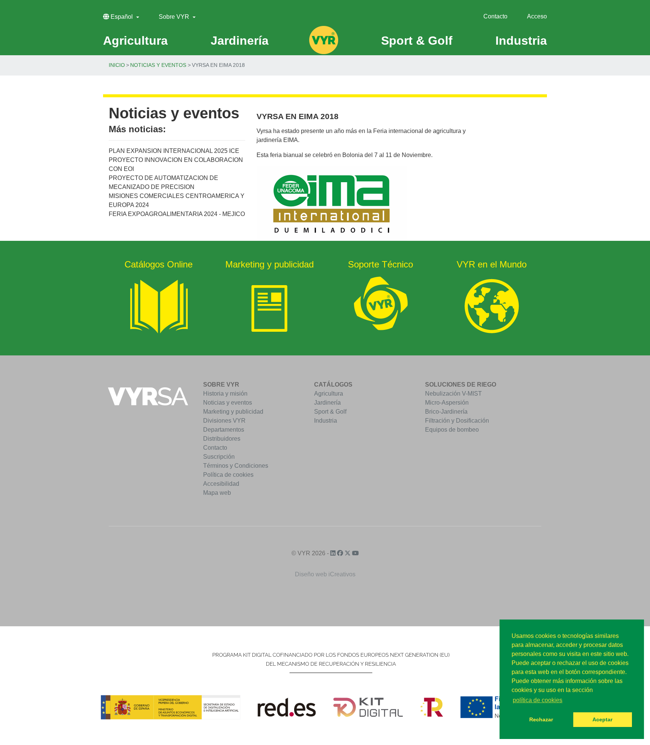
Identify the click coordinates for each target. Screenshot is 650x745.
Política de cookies (228, 474)
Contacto (495, 16)
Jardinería (327, 402)
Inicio (117, 65)
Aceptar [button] (602, 719)
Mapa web (217, 493)
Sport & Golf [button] (417, 40)
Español (121, 17)
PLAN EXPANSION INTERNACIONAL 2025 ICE (174, 151)
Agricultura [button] (135, 40)
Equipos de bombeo (452, 429)
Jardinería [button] (240, 40)
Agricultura (328, 393)
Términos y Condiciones (235, 465)
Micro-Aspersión (447, 402)
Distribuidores (221, 438)
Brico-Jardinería (446, 411)
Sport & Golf (330, 411)
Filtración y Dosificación (457, 420)
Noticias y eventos (158, 65)
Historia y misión (225, 393)
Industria (325, 420)
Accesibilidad (221, 484)
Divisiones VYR (224, 420)
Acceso (537, 16)
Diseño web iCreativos (325, 574)
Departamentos (223, 429)
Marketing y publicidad (233, 411)
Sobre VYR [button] (175, 17)
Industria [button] (521, 40)
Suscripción (219, 456)
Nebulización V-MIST (453, 393)
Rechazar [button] (541, 719)
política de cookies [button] (537, 700)
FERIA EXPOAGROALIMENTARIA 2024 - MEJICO (177, 214)
